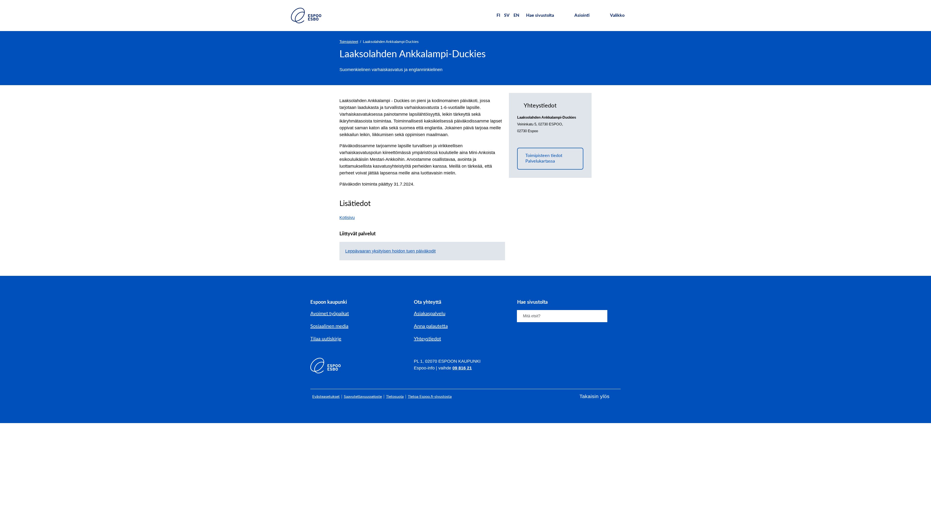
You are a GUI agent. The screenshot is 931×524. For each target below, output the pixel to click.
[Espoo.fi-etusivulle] (306, 15)
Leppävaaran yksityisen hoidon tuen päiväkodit (390, 251)
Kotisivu (349, 217)
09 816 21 (462, 368)
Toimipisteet (348, 42)
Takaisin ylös (594, 396)
